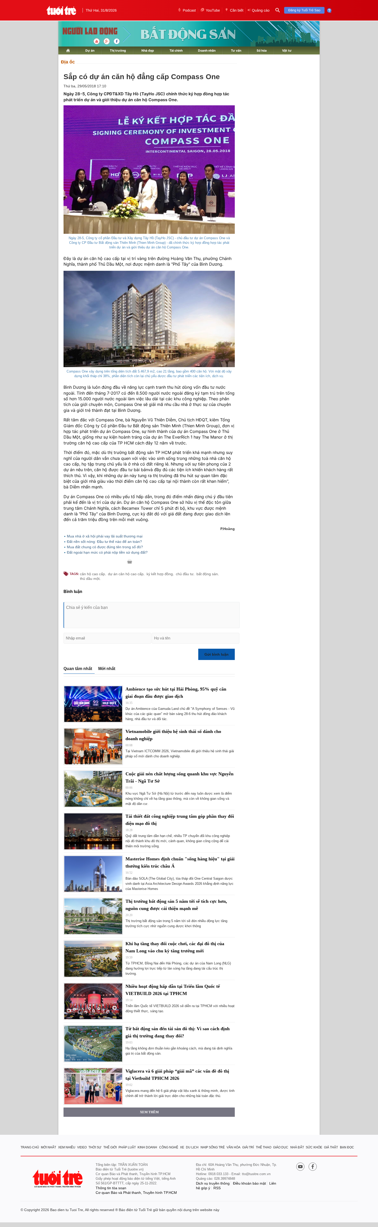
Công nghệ (168, 1147)
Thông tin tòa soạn (111, 1188)
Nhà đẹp (147, 50)
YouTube (213, 10)
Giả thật (331, 1147)
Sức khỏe (314, 1147)
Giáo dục (280, 1147)
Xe (182, 1147)
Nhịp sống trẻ (213, 1147)
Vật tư (287, 50)
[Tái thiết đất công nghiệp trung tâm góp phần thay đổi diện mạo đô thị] (93, 831)
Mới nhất (106, 668)
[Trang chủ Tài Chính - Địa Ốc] (84, 31)
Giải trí (248, 1147)
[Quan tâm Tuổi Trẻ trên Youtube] (300, 1167)
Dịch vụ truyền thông (213, 1183)
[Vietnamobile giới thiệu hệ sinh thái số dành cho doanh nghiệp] (93, 746)
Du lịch (192, 1147)
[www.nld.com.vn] (68, 50)
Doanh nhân (206, 50)
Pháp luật (127, 1147)
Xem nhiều (66, 1147)
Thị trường (118, 50)
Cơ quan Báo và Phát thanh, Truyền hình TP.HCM (136, 1193)
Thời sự (94, 1147)
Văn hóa (233, 1147)
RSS (217, 1188)
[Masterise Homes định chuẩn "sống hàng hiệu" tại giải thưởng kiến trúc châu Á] (93, 874)
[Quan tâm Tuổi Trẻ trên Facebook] (313, 1167)
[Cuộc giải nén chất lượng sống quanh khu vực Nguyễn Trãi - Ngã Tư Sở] (93, 788)
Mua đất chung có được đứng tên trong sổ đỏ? (105, 547)
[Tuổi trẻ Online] (58, 1178)
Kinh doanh (147, 1147)
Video (82, 1147)
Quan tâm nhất (78, 668)
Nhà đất (297, 1147)
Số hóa (262, 50)
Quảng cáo (260, 10)
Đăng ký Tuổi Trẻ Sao (304, 10)
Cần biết (236, 10)
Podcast (189, 10)
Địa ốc (68, 61)
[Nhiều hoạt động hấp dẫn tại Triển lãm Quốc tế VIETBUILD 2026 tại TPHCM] (93, 1001)
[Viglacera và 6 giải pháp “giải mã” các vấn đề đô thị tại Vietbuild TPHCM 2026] (93, 1086)
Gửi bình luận (216, 654)
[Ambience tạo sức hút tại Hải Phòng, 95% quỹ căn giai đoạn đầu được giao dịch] (93, 704)
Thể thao (263, 1147)
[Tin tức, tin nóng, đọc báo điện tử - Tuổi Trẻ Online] (61, 10)
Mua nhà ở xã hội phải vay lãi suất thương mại (104, 536)
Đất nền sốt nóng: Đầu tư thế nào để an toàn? (104, 542)
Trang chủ (30, 1147)
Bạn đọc (347, 1147)
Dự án (89, 50)
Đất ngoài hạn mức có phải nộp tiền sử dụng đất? (107, 552)
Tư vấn (236, 50)
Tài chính (176, 50)
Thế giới (110, 1147)
